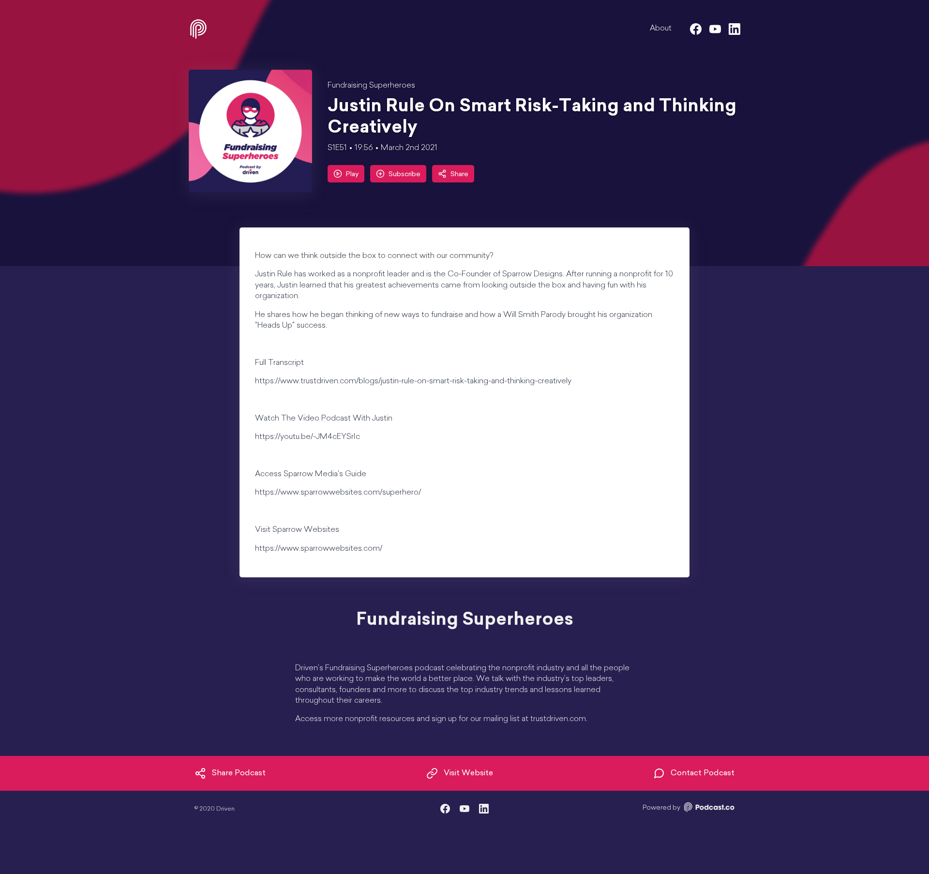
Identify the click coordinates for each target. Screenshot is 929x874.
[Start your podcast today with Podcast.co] (708, 808)
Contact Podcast (702, 773)
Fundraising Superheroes (371, 86)
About (661, 28)
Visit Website (468, 773)
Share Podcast (239, 773)
